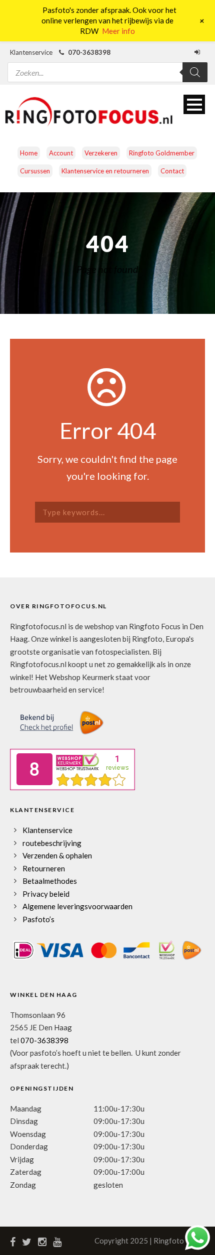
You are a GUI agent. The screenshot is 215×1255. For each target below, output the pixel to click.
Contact (172, 171)
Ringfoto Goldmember (161, 153)
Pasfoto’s (38, 919)
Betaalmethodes (49, 880)
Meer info (118, 30)
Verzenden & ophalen (57, 855)
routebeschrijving (52, 842)
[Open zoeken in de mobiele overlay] (108, 66)
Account (61, 153)
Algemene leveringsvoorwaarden (77, 906)
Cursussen (35, 171)
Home (29, 153)
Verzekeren (101, 153)
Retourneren (43, 868)
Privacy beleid (46, 893)
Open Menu (194, 104)
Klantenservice (47, 830)
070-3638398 (44, 1040)
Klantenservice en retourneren (105, 171)
